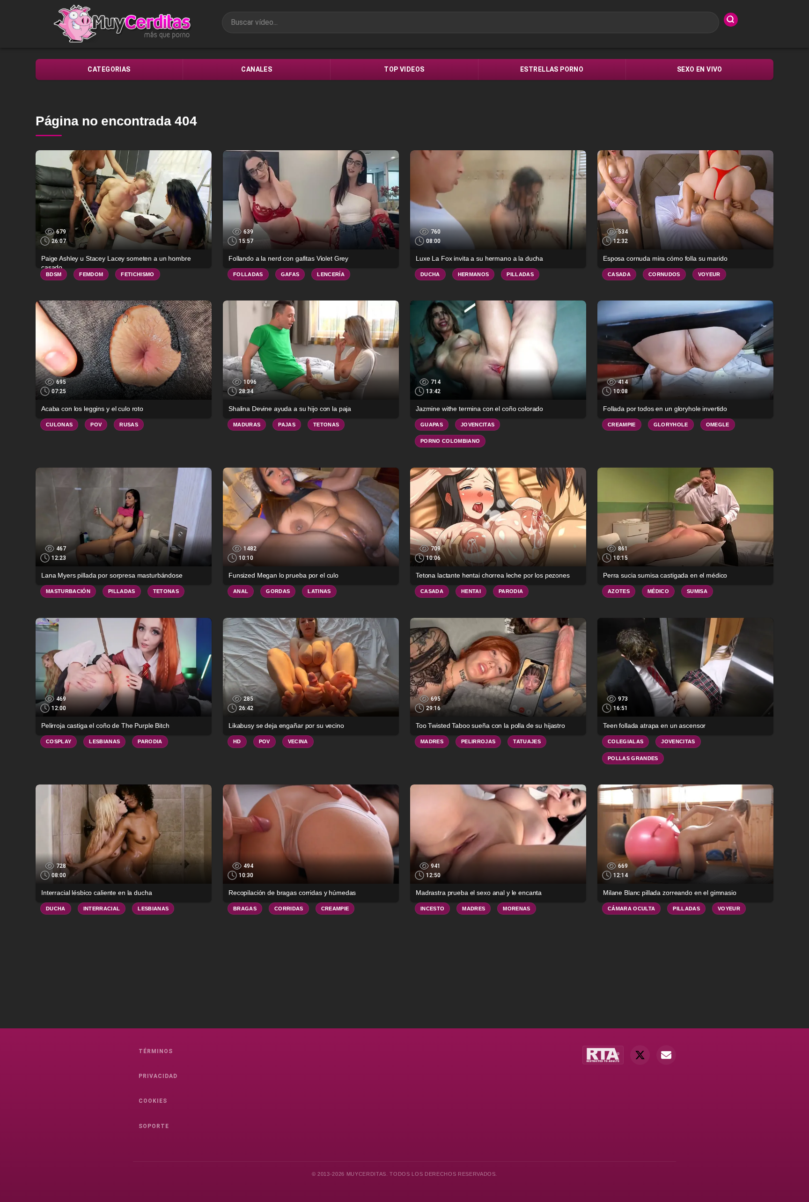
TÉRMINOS (156, 1051)
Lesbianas (104, 741)
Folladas (248, 274)
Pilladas (520, 274)
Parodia (511, 591)
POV (96, 424)
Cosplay (58, 741)
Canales (256, 69)
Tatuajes (527, 741)
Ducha (430, 274)
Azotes (619, 591)
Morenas (516, 908)
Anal (240, 591)
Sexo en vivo (699, 69)
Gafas (290, 274)
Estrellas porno (551, 69)
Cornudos (664, 274)
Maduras (246, 424)
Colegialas (625, 741)
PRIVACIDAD (158, 1076)
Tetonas (326, 424)
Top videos (404, 69)
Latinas (319, 591)
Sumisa (697, 591)
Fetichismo (137, 274)
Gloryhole (671, 424)
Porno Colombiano (450, 441)
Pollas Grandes (633, 758)
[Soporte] (666, 1055)
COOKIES (153, 1101)
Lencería (331, 274)
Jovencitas (477, 424)
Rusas (128, 424)
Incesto (432, 908)
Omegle (717, 424)
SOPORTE (154, 1126)
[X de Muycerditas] (640, 1055)
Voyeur (709, 274)
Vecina (298, 741)
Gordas (278, 591)
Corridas (288, 908)
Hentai (471, 591)
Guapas (431, 424)
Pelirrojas (478, 741)
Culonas (59, 424)
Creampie (622, 424)
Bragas (245, 908)
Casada (619, 274)
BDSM (53, 274)
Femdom (91, 274)
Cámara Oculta (631, 908)
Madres (431, 741)
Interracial (101, 908)
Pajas (286, 424)
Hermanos (473, 274)
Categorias (109, 69)
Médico (658, 591)
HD (237, 741)
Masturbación (68, 591)
